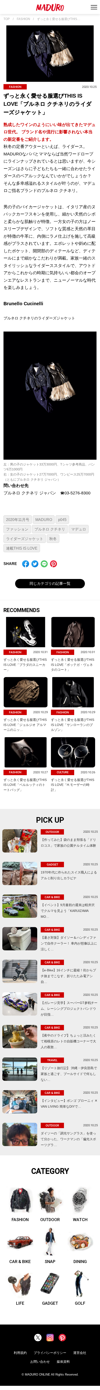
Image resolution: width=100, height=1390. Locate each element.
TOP (6, 19)
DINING (80, 1261)
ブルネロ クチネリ (49, 529)
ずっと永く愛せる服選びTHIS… (58, 19)
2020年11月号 (17, 520)
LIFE (20, 1303)
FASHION (23, 19)
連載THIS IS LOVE (21, 548)
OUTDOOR (50, 1219)
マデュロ (78, 529)
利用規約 (20, 1353)
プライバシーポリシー (50, 1353)
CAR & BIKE (20, 1261)
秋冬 (53, 539)
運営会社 (79, 1353)
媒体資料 (63, 1361)
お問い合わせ (40, 1361)
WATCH (80, 1219)
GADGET (50, 1303)
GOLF (80, 1303)
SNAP (50, 1261)
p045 (62, 520)
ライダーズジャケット (24, 539)
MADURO (43, 520)
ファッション (17, 529)
